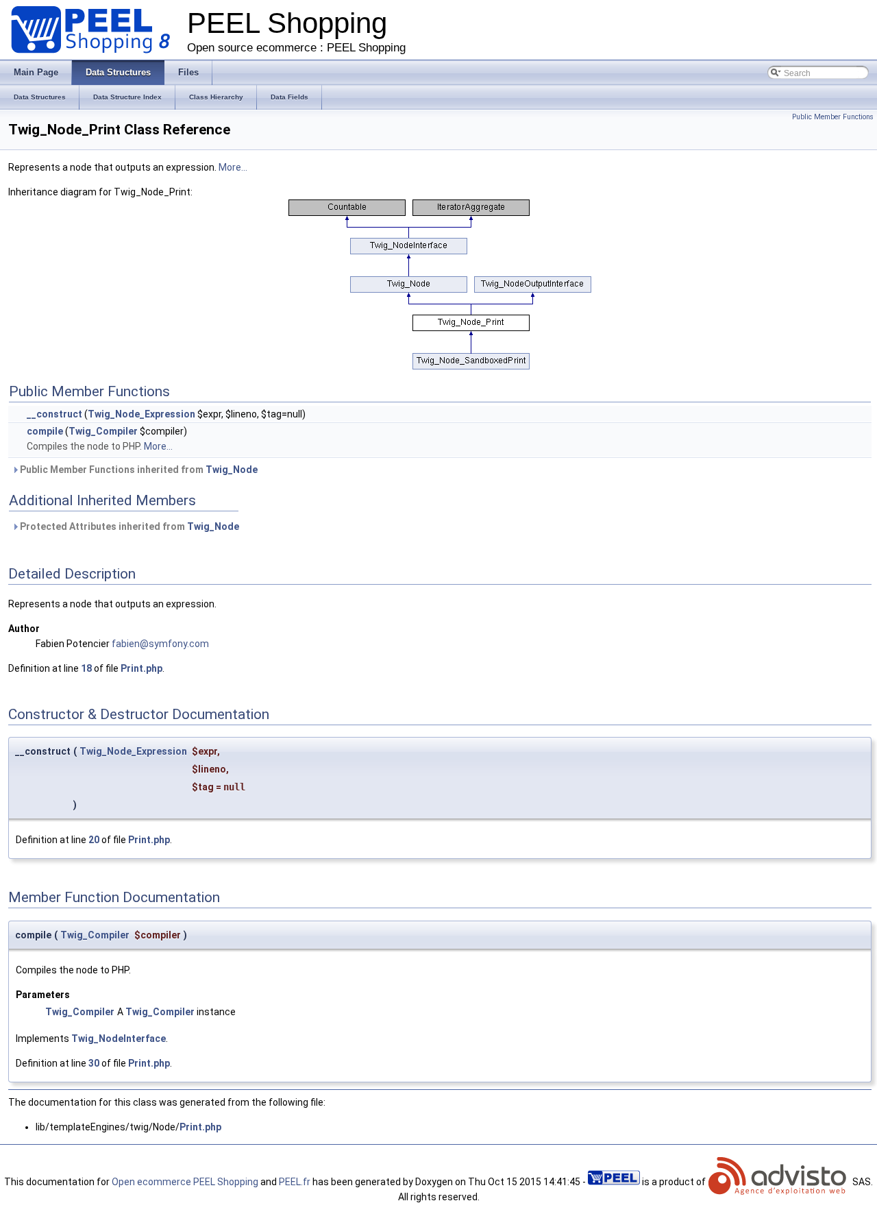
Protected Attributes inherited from (128, 526)
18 (86, 668)
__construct (54, 414)
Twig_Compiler (103, 431)
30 (93, 1063)
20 (93, 839)
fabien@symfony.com (160, 643)
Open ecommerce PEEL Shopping (185, 1181)
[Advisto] (779, 1181)
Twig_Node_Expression (141, 414)
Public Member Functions (833, 116)
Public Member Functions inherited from (138, 469)
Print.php (141, 668)
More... (233, 167)
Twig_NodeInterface (118, 1038)
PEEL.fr (294, 1181)
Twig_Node (232, 469)
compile (45, 431)
